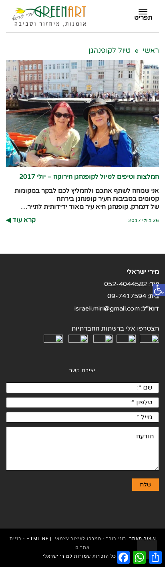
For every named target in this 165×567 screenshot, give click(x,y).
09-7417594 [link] (126, 296)
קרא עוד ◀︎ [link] (21, 220)
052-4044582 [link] (125, 284)
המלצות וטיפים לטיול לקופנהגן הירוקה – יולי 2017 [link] (89, 177)
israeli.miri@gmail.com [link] (107, 309)
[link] (159, 290)
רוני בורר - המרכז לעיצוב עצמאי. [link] (89, 538)
